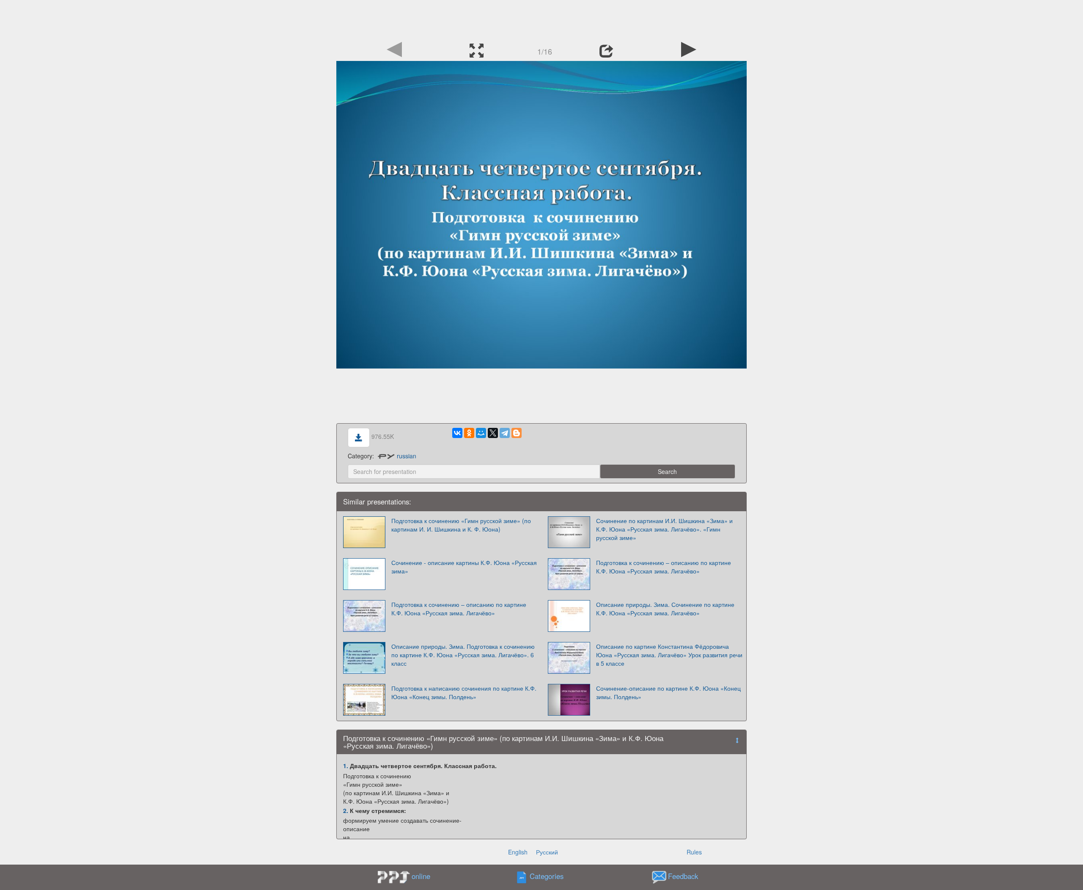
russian (406, 456)
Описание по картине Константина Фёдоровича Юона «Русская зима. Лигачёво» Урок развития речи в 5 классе (669, 654)
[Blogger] (516, 433)
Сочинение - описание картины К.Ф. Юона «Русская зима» (464, 566)
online (421, 876)
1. (345, 765)
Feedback (683, 876)
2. (345, 810)
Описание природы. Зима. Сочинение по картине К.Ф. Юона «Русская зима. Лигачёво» (665, 608)
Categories (546, 876)
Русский (547, 852)
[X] (493, 433)
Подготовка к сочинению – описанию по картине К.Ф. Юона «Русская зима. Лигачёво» (663, 566)
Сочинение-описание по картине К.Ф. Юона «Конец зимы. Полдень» (668, 692)
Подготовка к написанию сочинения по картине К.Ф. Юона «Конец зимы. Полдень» (463, 692)
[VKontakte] (457, 433)
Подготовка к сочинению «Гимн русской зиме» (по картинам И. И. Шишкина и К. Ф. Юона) (461, 524)
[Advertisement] (541, 19)
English (518, 852)
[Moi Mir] (481, 433)
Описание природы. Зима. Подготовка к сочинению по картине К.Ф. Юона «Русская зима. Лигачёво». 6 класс (463, 654)
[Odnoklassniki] (469, 433)
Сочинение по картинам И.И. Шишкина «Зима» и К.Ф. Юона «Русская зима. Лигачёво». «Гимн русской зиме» (664, 529)
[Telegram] (505, 433)
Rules (694, 852)
